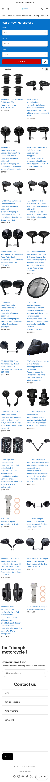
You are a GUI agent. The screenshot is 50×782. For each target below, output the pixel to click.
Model (5, 38)
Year (4, 49)
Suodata (8, 69)
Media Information (23, 16)
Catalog (36, 16)
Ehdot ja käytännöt (25, 771)
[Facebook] (14, 776)
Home (4, 16)
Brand (5, 27)
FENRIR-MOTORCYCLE (28, 766)
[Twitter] (31, 776)
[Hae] (8, 9)
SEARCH (21, 62)
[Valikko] (3, 9)
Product (11, 16)
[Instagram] (18, 776)
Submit (7, 756)
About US (44, 16)
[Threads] (35, 776)
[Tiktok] (27, 776)
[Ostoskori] (47, 9)
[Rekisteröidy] (44, 673)
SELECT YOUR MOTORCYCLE (17, 23)
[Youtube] (22, 776)
